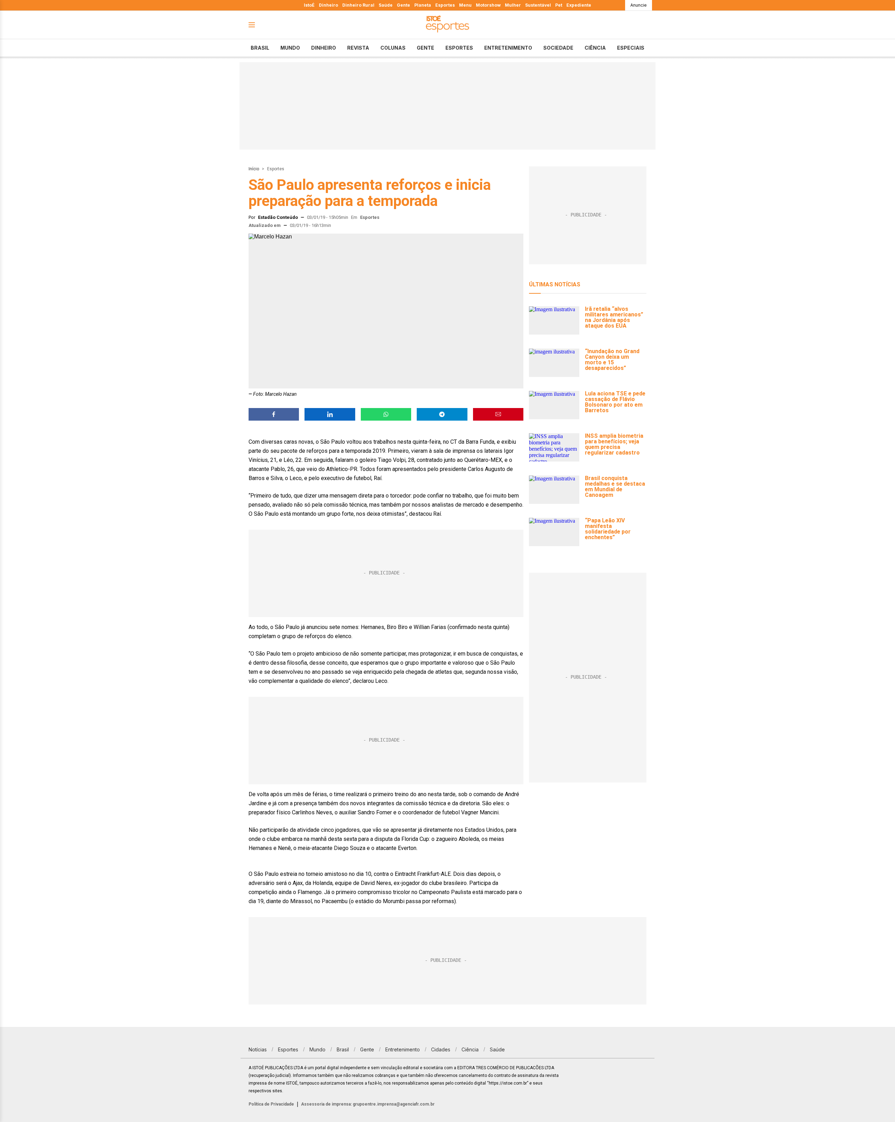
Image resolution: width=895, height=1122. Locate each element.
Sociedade (558, 48)
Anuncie (638, 5)
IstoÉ (309, 5)
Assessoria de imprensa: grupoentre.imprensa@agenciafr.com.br (368, 1104)
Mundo (290, 48)
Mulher (513, 5)
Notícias (258, 1049)
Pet (558, 5)
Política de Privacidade (271, 1104)
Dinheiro (328, 5)
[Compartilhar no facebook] (274, 414)
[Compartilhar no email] (498, 414)
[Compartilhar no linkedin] (330, 414)
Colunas (393, 48)
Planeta (422, 5)
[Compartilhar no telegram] (442, 414)
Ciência (595, 48)
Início (254, 168)
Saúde (386, 5)
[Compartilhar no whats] (386, 414)
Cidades (440, 1049)
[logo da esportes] (447, 25)
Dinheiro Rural (358, 5)
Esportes (445, 5)
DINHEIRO (323, 48)
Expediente (578, 5)
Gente (403, 5)
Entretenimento (508, 48)
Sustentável (538, 5)
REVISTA (358, 48)
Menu (465, 5)
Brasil (260, 48)
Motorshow (488, 5)
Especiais (630, 48)
